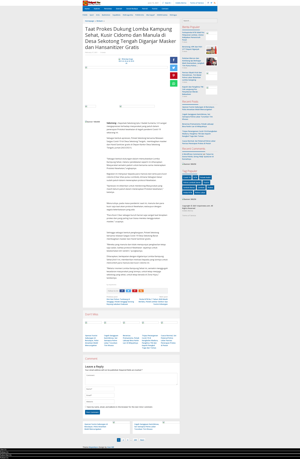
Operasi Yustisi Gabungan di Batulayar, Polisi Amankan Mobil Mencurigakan (91, 340)
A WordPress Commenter (192, 154)
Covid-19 (186, 177)
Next (142, 440)
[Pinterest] (135, 291)
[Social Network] (211, 3)
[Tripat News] (92, 3)
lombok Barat (189, 187)
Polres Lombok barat (192, 182)
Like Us (3, 449)
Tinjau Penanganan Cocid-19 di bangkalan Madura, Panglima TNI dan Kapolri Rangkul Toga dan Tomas (199, 133)
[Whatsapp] (174, 83)
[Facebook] (123, 291)
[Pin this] (174, 75)
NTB (195, 177)
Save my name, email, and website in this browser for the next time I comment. (120, 407)
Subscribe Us (5, 455)
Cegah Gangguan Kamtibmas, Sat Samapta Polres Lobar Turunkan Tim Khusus (111, 340)
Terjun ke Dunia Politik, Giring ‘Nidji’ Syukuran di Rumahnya (198, 156)
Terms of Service (189, 215)
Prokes (210, 187)
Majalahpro (93, 447)
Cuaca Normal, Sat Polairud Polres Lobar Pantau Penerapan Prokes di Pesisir (168, 340)
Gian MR (110, 447)
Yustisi (206, 182)
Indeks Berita (187, 211)
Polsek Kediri (205, 177)
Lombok (201, 187)
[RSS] (142, 291)
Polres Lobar (200, 192)
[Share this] (174, 60)
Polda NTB (187, 192)
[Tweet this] (174, 68)
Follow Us (4, 452)
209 (135, 440)
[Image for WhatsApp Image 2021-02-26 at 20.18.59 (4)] (126, 61)
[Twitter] (129, 291)
